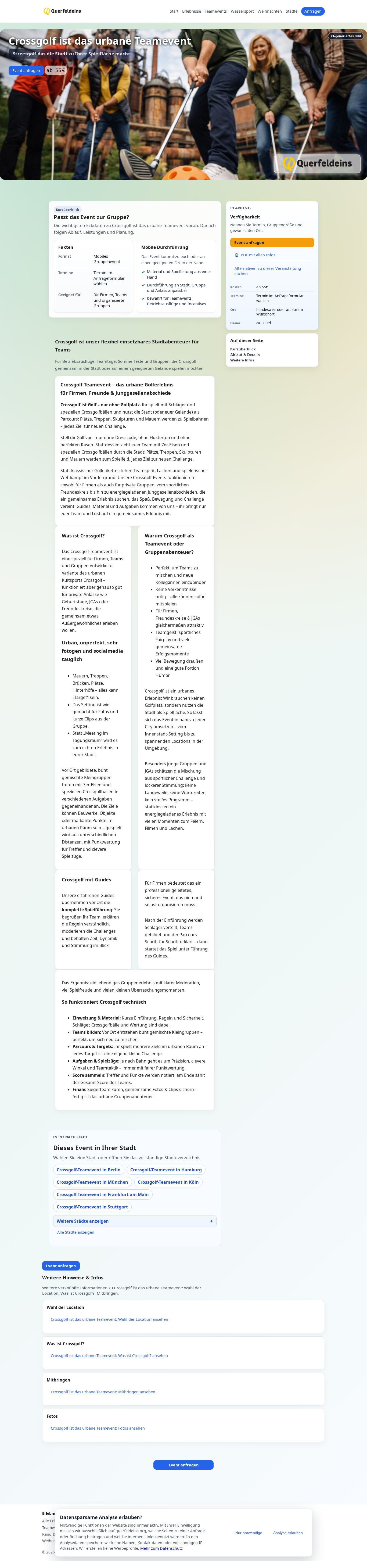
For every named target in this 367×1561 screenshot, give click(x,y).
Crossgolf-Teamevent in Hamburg (166, 1170)
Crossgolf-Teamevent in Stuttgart (92, 1207)
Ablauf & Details (245, 355)
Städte (291, 11)
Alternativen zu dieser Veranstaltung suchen (268, 271)
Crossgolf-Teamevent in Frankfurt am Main (103, 1194)
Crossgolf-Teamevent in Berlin (89, 1170)
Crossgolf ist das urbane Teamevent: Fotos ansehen (98, 1428)
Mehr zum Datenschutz (161, 1548)
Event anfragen (26, 70)
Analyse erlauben (288, 1533)
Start (174, 11)
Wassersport (242, 11)
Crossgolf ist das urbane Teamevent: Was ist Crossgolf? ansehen (109, 1355)
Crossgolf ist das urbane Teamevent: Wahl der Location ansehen (109, 1319)
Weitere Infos (242, 360)
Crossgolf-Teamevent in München (92, 1182)
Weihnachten (270, 11)
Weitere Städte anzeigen (83, 1221)
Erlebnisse (191, 11)
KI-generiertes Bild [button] (346, 36)
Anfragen (313, 11)
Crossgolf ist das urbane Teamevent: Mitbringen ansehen (103, 1391)
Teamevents (216, 11)
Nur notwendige (248, 1533)
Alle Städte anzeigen (75, 1232)
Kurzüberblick (243, 349)
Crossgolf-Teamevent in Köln (168, 1182)
